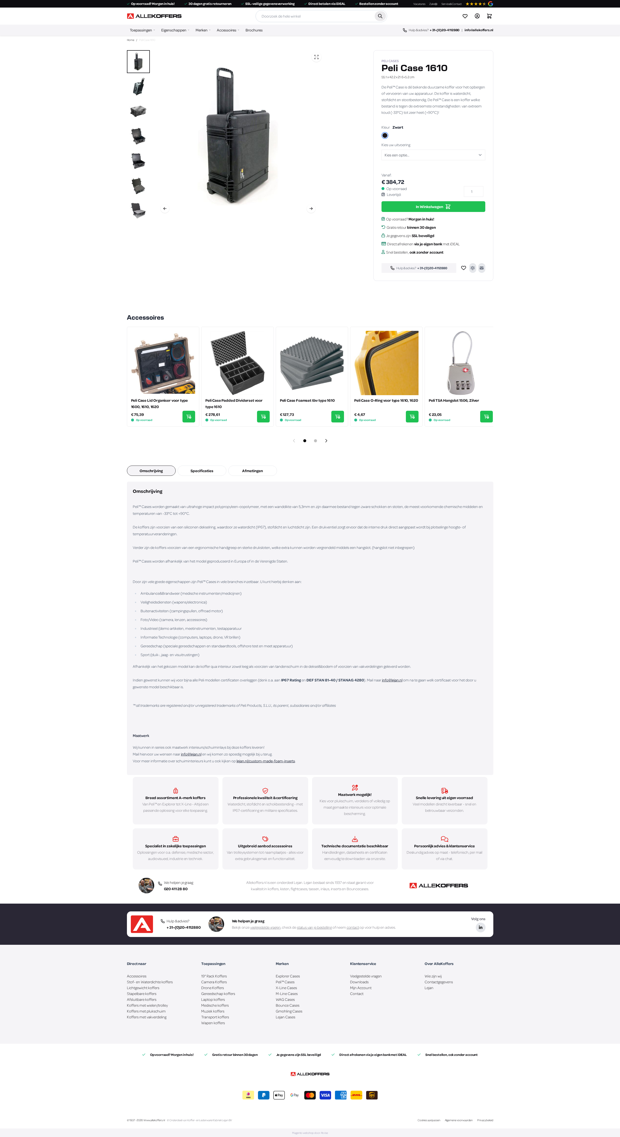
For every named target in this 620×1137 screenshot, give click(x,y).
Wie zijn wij (433, 976)
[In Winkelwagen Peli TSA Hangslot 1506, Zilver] (486, 416)
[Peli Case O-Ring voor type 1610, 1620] (386, 363)
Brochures (254, 30)
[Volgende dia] (326, 440)
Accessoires (226, 30)
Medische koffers (215, 1005)
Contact (356, 993)
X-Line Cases (286, 987)
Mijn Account (361, 987)
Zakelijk (433, 4)
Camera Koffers (214, 981)
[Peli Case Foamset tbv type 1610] (312, 363)
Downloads (359, 981)
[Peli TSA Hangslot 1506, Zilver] (461, 363)
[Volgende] (311, 208)
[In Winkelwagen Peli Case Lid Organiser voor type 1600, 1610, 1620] (188, 416)
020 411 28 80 (176, 888)
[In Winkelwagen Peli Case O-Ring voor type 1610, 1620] (412, 416)
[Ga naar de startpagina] (154, 16)
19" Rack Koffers (214, 976)
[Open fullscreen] (316, 57)
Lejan (298, 882)
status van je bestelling (314, 927)
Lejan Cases (285, 1016)
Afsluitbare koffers (141, 999)
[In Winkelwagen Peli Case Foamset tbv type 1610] (337, 416)
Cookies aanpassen (429, 1120)
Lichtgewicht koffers (143, 987)
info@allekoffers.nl (479, 30)
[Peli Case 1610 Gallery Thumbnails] (138, 135)
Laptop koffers (213, 999)
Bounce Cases (287, 1005)
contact (353, 927)
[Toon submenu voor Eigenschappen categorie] (188, 30)
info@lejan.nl (392, 680)
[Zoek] (380, 16)
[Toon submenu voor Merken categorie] (210, 30)
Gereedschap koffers (218, 993)
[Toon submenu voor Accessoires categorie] (238, 30)
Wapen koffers (213, 1022)
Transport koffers (215, 1016)
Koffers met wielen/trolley (147, 1005)
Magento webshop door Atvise (310, 1133)
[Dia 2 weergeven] (315, 440)
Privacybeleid (485, 1120)
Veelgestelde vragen (366, 976)
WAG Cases (285, 999)
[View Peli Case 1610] (138, 61)
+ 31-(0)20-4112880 (444, 30)
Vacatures (419, 4)
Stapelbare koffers (141, 993)
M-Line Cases (287, 993)
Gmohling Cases (289, 1011)
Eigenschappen (173, 30)
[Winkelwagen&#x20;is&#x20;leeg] (489, 16)
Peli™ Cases (285, 981)
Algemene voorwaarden (459, 1120)
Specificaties (202, 470)
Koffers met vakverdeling (146, 1016)
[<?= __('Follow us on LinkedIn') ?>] (481, 927)
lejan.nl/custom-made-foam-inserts (266, 760)
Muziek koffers (212, 1011)
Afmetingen (252, 470)
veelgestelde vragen (265, 927)
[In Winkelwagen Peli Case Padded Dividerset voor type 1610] (263, 416)
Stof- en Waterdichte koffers (150, 981)
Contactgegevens (439, 981)
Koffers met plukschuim (146, 1011)
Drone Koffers (212, 987)
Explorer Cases (288, 976)
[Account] (477, 16)
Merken (202, 30)
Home (130, 40)
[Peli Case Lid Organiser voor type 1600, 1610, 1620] (163, 363)
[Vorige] (165, 208)
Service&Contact (451, 4)
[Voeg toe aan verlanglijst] (463, 268)
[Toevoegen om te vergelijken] (472, 268)
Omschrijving (151, 470)
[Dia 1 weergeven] (304, 440)
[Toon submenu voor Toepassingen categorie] (154, 30)
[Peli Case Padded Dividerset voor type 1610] (237, 363)
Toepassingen (141, 30)
